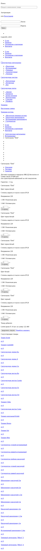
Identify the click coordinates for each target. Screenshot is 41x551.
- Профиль (9, 101)
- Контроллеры (10, 97)
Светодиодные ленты (8, 88)
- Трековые (9, 70)
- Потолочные (10, 81)
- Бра (7, 85)
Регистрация (8, 16)
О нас (7, 40)
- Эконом (8, 92)
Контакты (8, 46)
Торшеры (4, 105)
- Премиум (9, 94)
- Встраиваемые (10, 68)
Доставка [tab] (8, 169)
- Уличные (8, 74)
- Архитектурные (11, 72)
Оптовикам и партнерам (14, 44)
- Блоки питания (11, 96)
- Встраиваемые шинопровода (16, 119)
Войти (3, 28)
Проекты (8, 42)
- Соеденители (10, 121)
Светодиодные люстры (9, 77)
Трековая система (7, 112)
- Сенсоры (8, 99)
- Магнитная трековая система (16, 115)
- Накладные (9, 66)
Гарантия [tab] (8, 171)
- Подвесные (9, 83)
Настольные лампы (8, 108)
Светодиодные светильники (11, 63)
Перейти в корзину (23, 330)
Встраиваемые (10, 136)
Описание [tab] (8, 167)
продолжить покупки (8, 330)
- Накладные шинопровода (14, 117)
